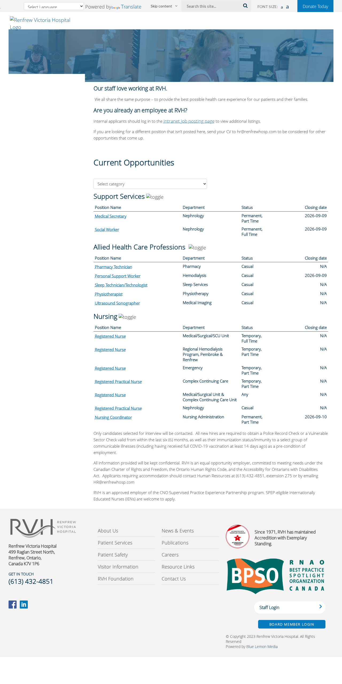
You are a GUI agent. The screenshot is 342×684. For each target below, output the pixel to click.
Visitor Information (118, 566)
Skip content (161, 6)
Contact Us (174, 578)
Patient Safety (113, 554)
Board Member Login (291, 624)
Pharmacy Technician (113, 266)
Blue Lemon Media (262, 646)
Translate (131, 6)
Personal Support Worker (118, 276)
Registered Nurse (110, 336)
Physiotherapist (109, 294)
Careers (170, 554)
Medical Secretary (110, 216)
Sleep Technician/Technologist (121, 285)
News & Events (178, 530)
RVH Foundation (116, 578)
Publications (175, 542)
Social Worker (107, 229)
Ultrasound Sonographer (117, 303)
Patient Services (115, 542)
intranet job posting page (189, 121)
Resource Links (178, 566)
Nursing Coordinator (113, 417)
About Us (108, 530)
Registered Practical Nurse (118, 381)
